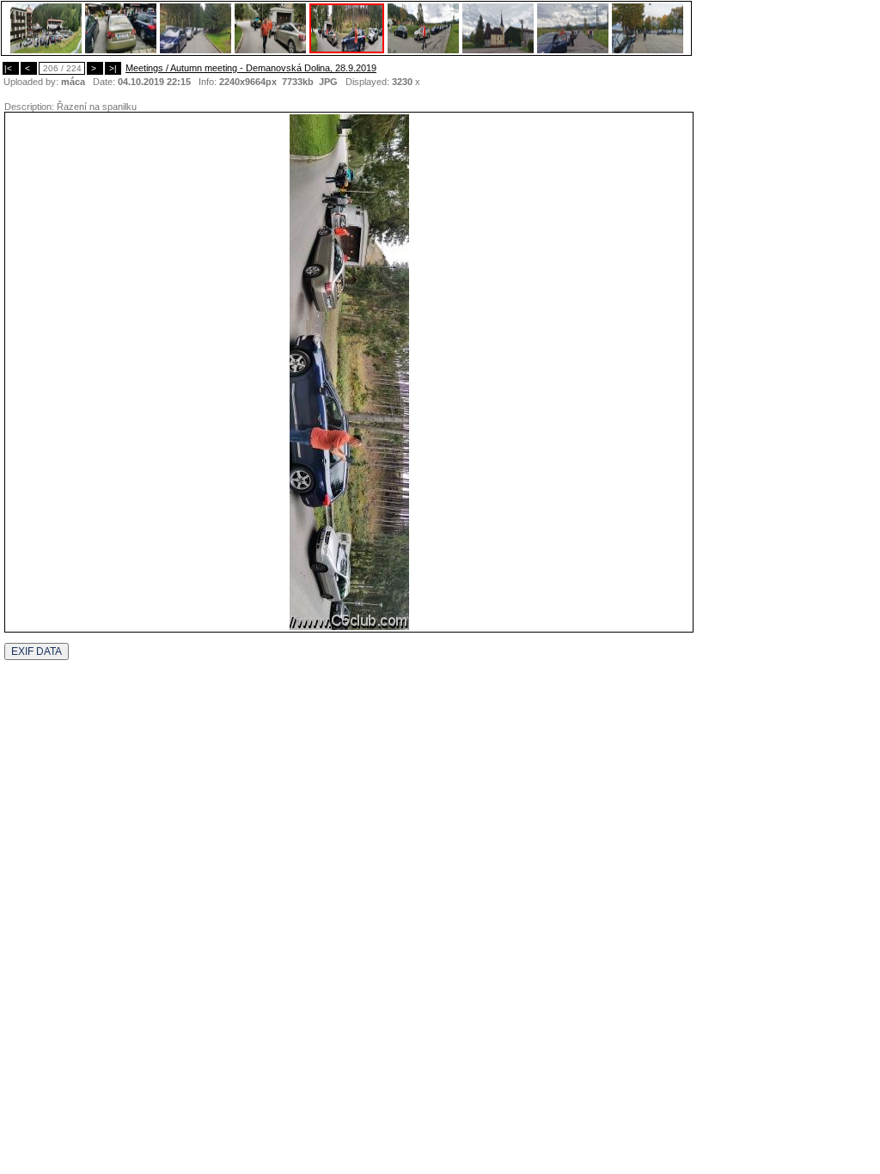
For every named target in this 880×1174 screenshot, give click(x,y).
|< (10, 68)
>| (113, 68)
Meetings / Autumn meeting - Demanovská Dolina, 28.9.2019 (250, 68)
